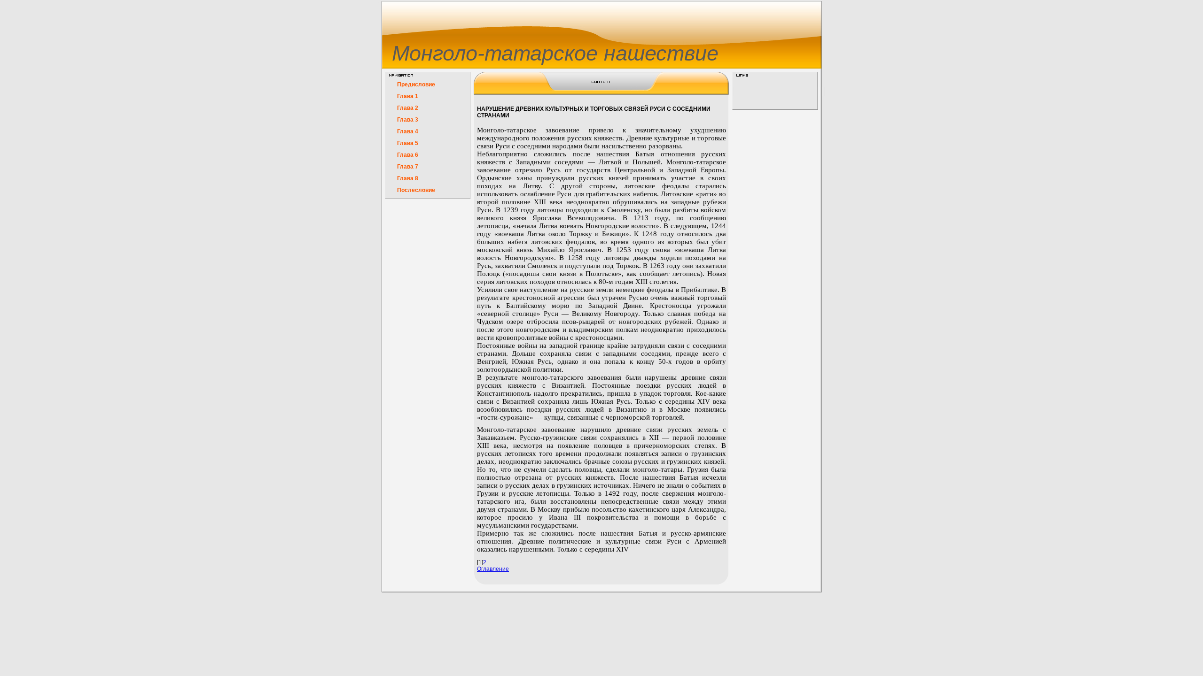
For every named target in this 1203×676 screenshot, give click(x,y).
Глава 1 (407, 96)
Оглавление (493, 569)
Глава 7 (407, 166)
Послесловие (416, 190)
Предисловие (416, 84)
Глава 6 (407, 155)
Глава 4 (407, 131)
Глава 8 (407, 178)
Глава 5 (407, 143)
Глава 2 (407, 108)
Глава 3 (407, 119)
